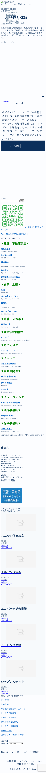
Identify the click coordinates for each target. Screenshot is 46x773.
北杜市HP (5, 700)
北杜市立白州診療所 (9, 726)
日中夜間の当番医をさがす (12, 735)
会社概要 (11, 761)
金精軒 (4, 303)
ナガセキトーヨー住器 (10, 277)
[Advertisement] (23, 66)
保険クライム (6, 429)
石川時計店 (5, 324)
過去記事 (4, 744)
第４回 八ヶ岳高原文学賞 (15, 23)
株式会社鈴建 (6, 255)
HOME (4, 752)
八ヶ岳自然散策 (11, 13)
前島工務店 (5, 249)
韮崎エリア (10, 34)
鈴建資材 (4, 270)
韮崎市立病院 (6, 731)
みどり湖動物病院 (8, 364)
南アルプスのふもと (9, 311)
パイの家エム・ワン (9, 296)
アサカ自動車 (6, 383)
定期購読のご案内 (12, 21)
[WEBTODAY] (7, 2)
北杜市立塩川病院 (8, 718)
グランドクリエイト (9, 351)
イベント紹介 (11, 15)
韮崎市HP (5, 704)
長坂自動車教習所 (8, 377)
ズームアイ (10, 11)
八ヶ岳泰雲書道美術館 (10, 402)
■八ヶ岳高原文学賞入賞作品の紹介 (15, 234)
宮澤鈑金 (4, 389)
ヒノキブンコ (6, 337)
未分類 (4, 11)
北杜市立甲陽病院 (8, 713)
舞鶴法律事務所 (7, 416)
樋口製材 (4, 262)
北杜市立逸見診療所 (9, 722)
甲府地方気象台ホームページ (13, 709)
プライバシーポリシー (31, 761)
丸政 (3, 290)
